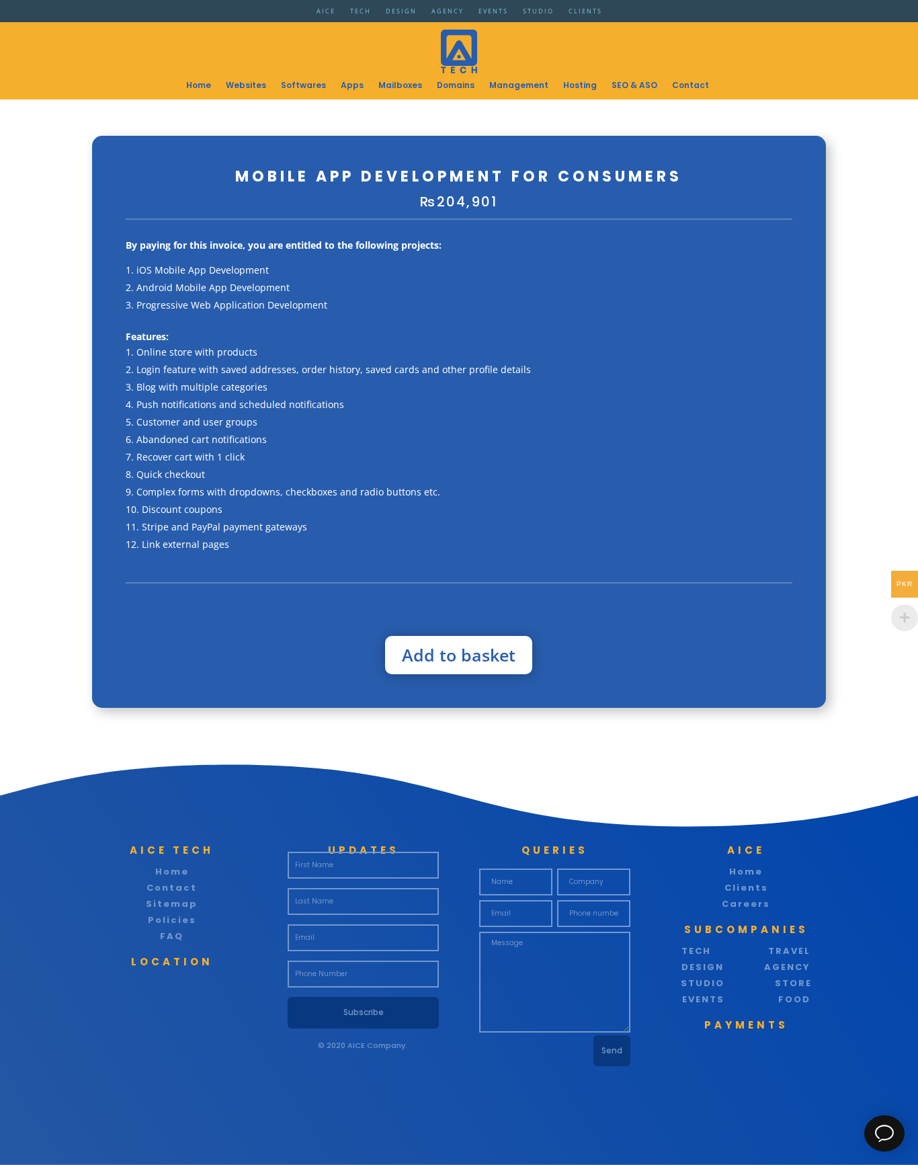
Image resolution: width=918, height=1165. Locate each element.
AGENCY (447, 13)
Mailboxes (400, 86)
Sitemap (172, 903)
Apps (352, 86)
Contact (690, 86)
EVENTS (493, 13)
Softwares (303, 86)
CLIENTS (585, 13)
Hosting (580, 86)
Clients (746, 887)
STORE (793, 983)
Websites (246, 86)
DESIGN (401, 13)
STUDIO (538, 13)
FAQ (171, 936)
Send (611, 1050)
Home (198, 86)
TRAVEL (789, 951)
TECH (360, 13)
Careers (746, 903)
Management (518, 86)
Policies (172, 920)
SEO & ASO (634, 86)
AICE (326, 13)
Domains (455, 86)
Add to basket (458, 654)
